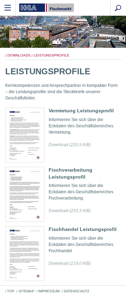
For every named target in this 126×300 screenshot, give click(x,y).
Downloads (18, 55)
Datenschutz (76, 291)
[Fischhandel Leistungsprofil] (25, 253)
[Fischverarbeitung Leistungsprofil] (25, 194)
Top (10, 291)
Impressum (48, 291)
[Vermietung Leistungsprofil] (25, 135)
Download (70, 144)
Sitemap (26, 291)
